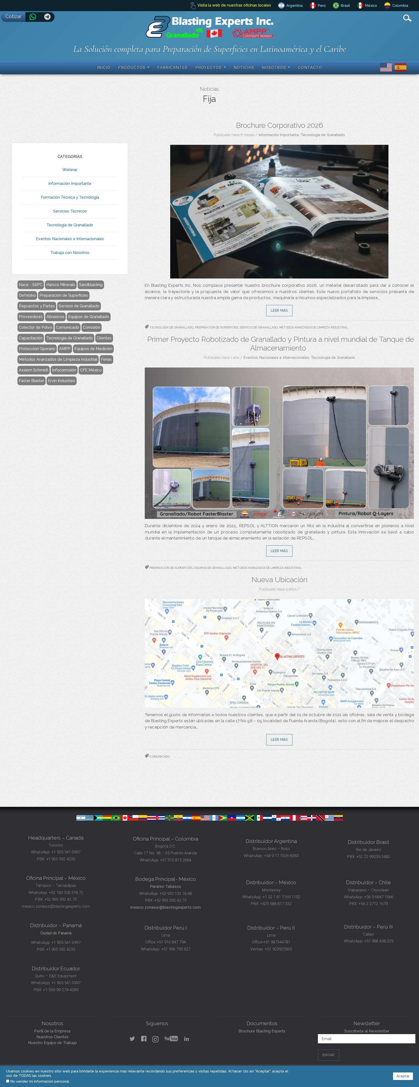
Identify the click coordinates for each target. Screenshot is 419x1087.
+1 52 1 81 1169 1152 (281, 896)
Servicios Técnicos (70, 211)
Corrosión (91, 327)
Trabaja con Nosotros (69, 252)
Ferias (106, 359)
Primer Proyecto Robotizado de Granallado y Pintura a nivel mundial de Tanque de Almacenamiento (280, 343)
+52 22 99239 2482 (373, 856)
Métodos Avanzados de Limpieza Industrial (58, 359)
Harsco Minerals (60, 284)
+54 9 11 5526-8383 (281, 855)
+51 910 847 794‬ (171, 942)
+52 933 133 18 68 (176, 893)
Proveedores (31, 316)
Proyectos (209, 67)
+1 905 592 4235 (60, 859)
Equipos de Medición (93, 348)
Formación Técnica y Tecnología (70, 197)
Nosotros (274, 67)
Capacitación (30, 338)
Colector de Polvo (35, 327)
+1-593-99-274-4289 (60, 989)
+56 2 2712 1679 (373, 903)
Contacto (310, 67)
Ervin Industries (61, 380)
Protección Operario (37, 348)
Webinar (69, 169)
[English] (385, 67)
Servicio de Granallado (79, 306)
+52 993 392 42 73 (60, 899)
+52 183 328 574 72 (66, 892)
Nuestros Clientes (52, 1037)
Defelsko (27, 295)
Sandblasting (91, 284)
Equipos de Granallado (88, 316)
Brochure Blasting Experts (262, 1031)
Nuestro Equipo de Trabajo (52, 1042)
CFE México (91, 370)
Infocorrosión (64, 370)
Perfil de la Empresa (52, 1031)
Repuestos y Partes (37, 306)
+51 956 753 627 (175, 949)
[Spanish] (399, 67)
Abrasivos (55, 316)
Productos (132, 67)
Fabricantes (172, 67)
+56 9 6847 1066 (378, 896)
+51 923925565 (278, 949)
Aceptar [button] (403, 1076)
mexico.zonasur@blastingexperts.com (56, 906)
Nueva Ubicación (279, 579)
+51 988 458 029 (378, 941)
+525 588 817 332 (275, 903)
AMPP (65, 348)
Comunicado (67, 327)
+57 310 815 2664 (175, 860)
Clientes (104, 338)
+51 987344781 (276, 942)
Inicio (103, 67)
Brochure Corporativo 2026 (279, 125)
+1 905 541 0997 (65, 852)
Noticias (244, 67)
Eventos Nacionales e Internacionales (70, 239)
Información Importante (69, 183)
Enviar (328, 1055)
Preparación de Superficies (64, 295)
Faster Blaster (31, 380)
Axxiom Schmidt (33, 370)
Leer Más (279, 310)
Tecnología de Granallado (70, 225)
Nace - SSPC (30, 284)
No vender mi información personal (39, 1081)
